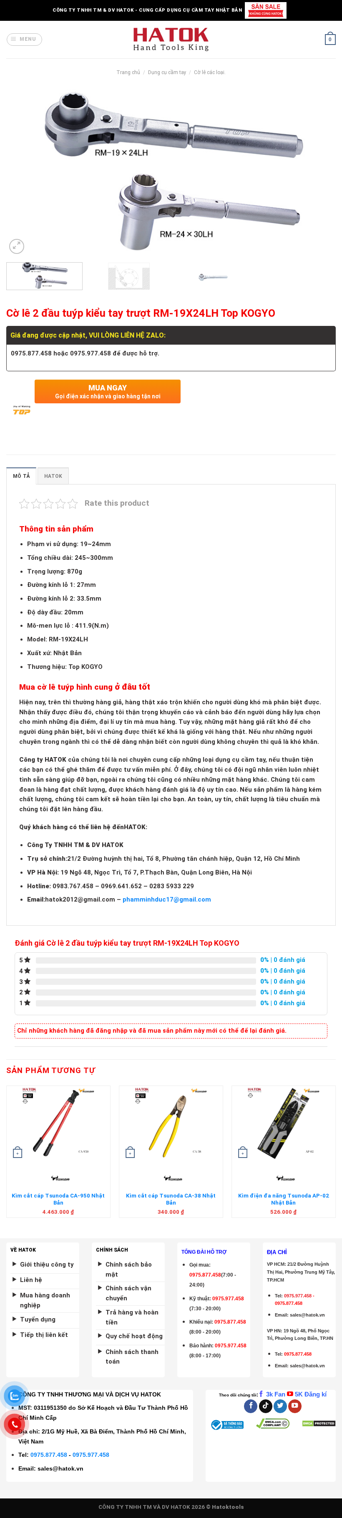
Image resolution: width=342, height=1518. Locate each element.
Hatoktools (228, 1507)
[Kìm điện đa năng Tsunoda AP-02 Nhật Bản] (283, 1123)
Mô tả (21, 476)
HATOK (53, 476)
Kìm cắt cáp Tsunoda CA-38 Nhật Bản (171, 1199)
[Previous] (23, 172)
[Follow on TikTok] (265, 1406)
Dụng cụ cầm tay (167, 72)
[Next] (318, 172)
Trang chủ (128, 72)
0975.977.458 (228, 1299)
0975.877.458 (48, 1454)
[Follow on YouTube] (295, 1406)
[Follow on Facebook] (250, 1406)
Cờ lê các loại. (210, 72)
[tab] (21, 475)
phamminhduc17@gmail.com (167, 899)
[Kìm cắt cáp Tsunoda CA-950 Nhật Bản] (58, 1123)
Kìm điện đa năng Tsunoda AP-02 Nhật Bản (283, 1199)
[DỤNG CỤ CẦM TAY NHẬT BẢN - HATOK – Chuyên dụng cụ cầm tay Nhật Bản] (171, 39)
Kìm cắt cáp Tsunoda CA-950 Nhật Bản (58, 1199)
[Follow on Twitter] (280, 1406)
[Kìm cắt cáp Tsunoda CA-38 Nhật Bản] (171, 1123)
